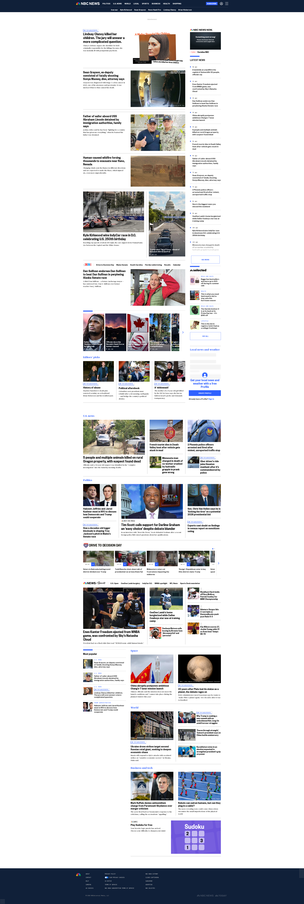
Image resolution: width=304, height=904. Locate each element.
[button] (136, 3)
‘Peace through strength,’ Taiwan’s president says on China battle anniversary (209, 732)
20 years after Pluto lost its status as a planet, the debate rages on (198, 690)
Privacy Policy (110, 874)
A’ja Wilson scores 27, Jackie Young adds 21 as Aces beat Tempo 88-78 (209, 630)
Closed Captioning (152, 877)
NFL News (174, 583)
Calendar (177, 264)
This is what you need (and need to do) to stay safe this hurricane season (210, 297)
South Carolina (136, 264)
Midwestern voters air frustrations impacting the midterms (158, 572)
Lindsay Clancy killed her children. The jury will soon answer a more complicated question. (108, 694)
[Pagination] (212, 548)
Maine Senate (122, 264)
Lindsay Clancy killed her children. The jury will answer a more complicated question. (104, 38)
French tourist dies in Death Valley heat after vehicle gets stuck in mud (206, 146)
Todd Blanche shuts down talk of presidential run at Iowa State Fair (129, 570)
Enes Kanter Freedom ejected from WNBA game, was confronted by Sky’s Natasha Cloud (204, 87)
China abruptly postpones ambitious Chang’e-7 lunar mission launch (203, 117)
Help (87, 881)
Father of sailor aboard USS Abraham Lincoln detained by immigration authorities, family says (102, 121)
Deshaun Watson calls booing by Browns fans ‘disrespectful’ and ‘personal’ (172, 632)
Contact (88, 877)
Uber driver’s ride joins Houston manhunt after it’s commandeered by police (210, 466)
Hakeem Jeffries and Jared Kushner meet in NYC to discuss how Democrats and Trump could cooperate (99, 513)
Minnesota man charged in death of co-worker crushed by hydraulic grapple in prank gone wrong (206, 248)
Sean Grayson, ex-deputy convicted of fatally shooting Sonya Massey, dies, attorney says (103, 75)
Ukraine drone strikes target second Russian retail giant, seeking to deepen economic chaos (151, 749)
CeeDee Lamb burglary (130, 583)
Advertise (148, 884)
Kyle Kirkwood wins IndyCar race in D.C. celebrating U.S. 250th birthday (109, 237)
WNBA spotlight (161, 583)
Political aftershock (129, 388)
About (88, 874)
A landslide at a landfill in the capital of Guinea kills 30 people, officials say (206, 72)
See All (205, 336)
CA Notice (108, 881)
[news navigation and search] (227, 3)
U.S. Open (114, 583)
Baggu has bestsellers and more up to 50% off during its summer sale (210, 282)
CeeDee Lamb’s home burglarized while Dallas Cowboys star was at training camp (206, 218)
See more (205, 259)
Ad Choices (89, 888)
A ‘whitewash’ (161, 387)
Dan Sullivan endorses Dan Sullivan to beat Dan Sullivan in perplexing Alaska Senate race (104, 274)
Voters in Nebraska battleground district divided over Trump (96, 570)
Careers (88, 884)
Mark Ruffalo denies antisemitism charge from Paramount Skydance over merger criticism (151, 805)
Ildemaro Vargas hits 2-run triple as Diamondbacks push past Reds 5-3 (209, 613)
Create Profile (204, 393)
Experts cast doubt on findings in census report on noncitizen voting (204, 528)
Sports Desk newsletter (190, 583)
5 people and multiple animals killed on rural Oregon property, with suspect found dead (205, 132)
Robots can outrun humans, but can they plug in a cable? (199, 804)
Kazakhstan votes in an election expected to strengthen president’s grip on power (209, 750)
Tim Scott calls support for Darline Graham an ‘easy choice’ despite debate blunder (150, 526)
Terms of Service (111, 884)
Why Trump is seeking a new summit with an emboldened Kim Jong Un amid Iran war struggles (208, 719)
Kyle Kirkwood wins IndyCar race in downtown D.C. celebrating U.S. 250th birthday (206, 232)
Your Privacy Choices (116, 877)
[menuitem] (106, 3)
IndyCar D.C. (147, 583)
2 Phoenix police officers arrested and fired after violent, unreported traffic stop (205, 192)
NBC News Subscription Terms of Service (119, 888)
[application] (158, 171)
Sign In (211, 399)
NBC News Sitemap (151, 874)
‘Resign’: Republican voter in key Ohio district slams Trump (192, 570)
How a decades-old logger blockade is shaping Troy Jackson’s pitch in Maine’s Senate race (97, 532)
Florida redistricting (153, 264)
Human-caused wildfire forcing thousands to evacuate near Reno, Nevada (104, 161)
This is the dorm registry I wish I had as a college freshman (210, 325)
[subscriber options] (221, 3)
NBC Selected (150, 888)
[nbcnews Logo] (78, 874)
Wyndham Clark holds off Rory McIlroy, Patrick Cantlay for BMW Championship (210, 595)
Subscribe (148, 881)
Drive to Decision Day (105, 264)
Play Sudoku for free (141, 824)
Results (167, 264)
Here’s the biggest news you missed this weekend (204, 205)
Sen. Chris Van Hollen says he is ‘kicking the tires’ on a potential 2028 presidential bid (204, 511)
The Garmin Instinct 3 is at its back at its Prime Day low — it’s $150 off (210, 312)
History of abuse (91, 387)
